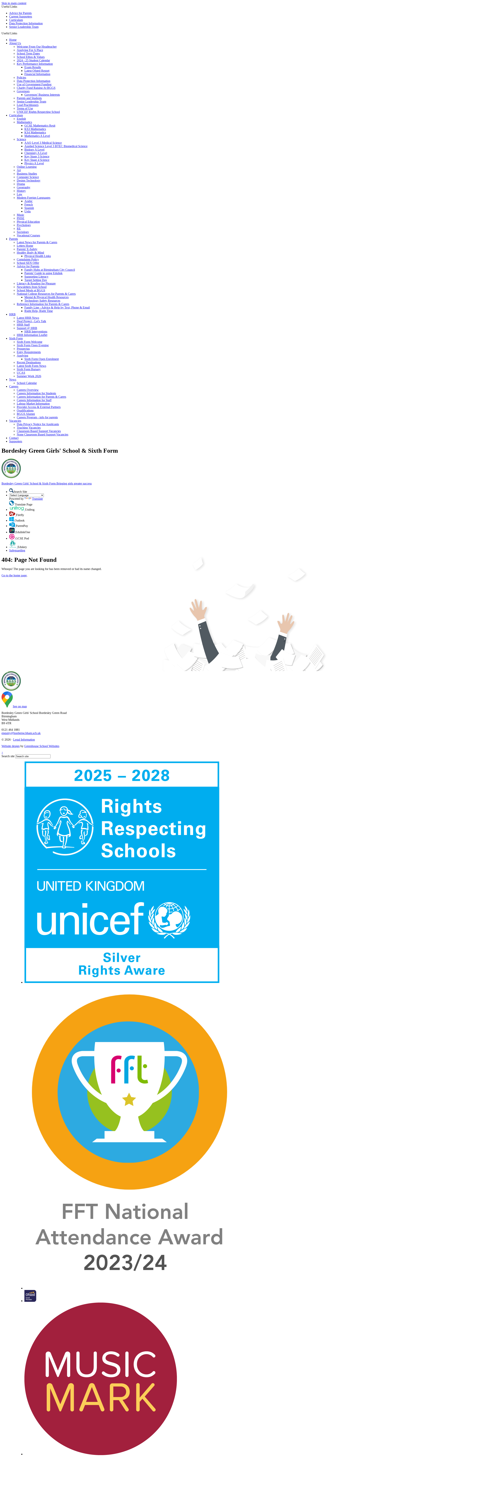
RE (19, 228)
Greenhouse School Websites (41, 746)
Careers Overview (28, 389)
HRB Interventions (35, 331)
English (21, 118)
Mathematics (24, 122)
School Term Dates (28, 53)
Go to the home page (14, 575)
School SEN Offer (28, 262)
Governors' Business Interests (42, 94)
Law (19, 194)
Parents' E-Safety (27, 249)
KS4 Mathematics (35, 132)
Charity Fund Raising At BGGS (36, 87)
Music (20, 214)
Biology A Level (34, 149)
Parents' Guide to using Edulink (43, 273)
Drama (21, 184)
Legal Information (24, 739)
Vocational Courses (28, 235)
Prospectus (23, 348)
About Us (15, 43)
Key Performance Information (35, 63)
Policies (21, 77)
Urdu (27, 211)
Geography (23, 187)
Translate (37, 498)
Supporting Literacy (36, 276)
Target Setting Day (35, 280)
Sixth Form (16, 338)
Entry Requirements (29, 352)
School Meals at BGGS (31, 290)
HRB (12, 314)
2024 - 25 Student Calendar (33, 60)
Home (13, 39)
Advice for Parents (20, 13)
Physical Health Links (37, 256)
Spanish (29, 208)
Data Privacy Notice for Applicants (38, 424)
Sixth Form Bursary (29, 369)
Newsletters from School (32, 287)
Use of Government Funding (34, 84)
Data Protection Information (26, 23)
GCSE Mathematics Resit (39, 125)
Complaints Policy (28, 259)
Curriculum (16, 20)
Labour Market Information (33, 403)
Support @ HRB (27, 328)
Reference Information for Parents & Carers (43, 304)
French (28, 204)
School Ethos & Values (31, 57)
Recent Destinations (29, 362)
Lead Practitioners (28, 105)
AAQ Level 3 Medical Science (43, 142)
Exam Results (32, 67)
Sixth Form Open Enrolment (41, 359)
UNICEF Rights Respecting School (38, 111)
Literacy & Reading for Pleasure (36, 283)
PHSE (20, 218)
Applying (22, 355)
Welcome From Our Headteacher (37, 46)
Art (19, 170)
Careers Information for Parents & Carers (41, 396)
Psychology (24, 225)
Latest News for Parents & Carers (37, 242)
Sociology (23, 232)
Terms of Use (25, 108)
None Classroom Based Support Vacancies (42, 434)
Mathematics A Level (37, 135)
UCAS (21, 372)
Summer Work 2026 (29, 376)
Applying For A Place (30, 50)
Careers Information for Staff (34, 400)
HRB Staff (23, 324)
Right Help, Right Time (38, 311)
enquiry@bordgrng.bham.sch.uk (21, 733)
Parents (13, 238)
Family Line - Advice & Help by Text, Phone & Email (57, 307)
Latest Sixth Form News (31, 365)
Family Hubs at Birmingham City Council (49, 269)
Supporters (15, 441)
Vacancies (15, 420)
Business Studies (27, 173)
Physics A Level (34, 163)
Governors (23, 91)
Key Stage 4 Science (36, 160)
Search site (8, 756)
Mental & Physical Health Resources (46, 297)
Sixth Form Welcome (29, 341)
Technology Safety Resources (42, 300)
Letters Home (25, 245)
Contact (13, 438)
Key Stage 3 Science (36, 156)
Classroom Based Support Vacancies (39, 431)
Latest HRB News (28, 317)
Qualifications (25, 410)
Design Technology (28, 180)
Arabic (28, 201)
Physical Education (28, 221)
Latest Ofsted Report (36, 70)
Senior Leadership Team (24, 26)
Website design (11, 746)
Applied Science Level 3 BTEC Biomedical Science (55, 146)
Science (21, 139)
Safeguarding (17, 550)
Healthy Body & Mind (30, 252)
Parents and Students (29, 98)
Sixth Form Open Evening (33, 345)
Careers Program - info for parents (37, 417)
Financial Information (37, 74)
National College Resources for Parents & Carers (46, 293)
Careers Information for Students (36, 393)
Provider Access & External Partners (39, 407)
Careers (13, 386)
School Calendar (27, 383)
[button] (18, 33)
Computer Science (28, 177)
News (12, 379)
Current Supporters (20, 16)
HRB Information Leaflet (32, 335)
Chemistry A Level (35, 153)
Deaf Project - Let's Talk (31, 321)
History (21, 190)
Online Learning (27, 166)
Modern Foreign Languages (33, 197)
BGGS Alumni (26, 414)
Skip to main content (14, 3)
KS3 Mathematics (35, 129)
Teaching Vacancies (29, 427)
